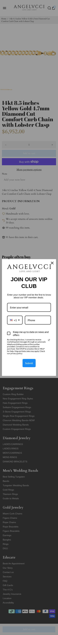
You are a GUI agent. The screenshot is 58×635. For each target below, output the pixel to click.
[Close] (52, 263)
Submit (29, 363)
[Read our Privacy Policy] (49, 340)
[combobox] (15, 320)
